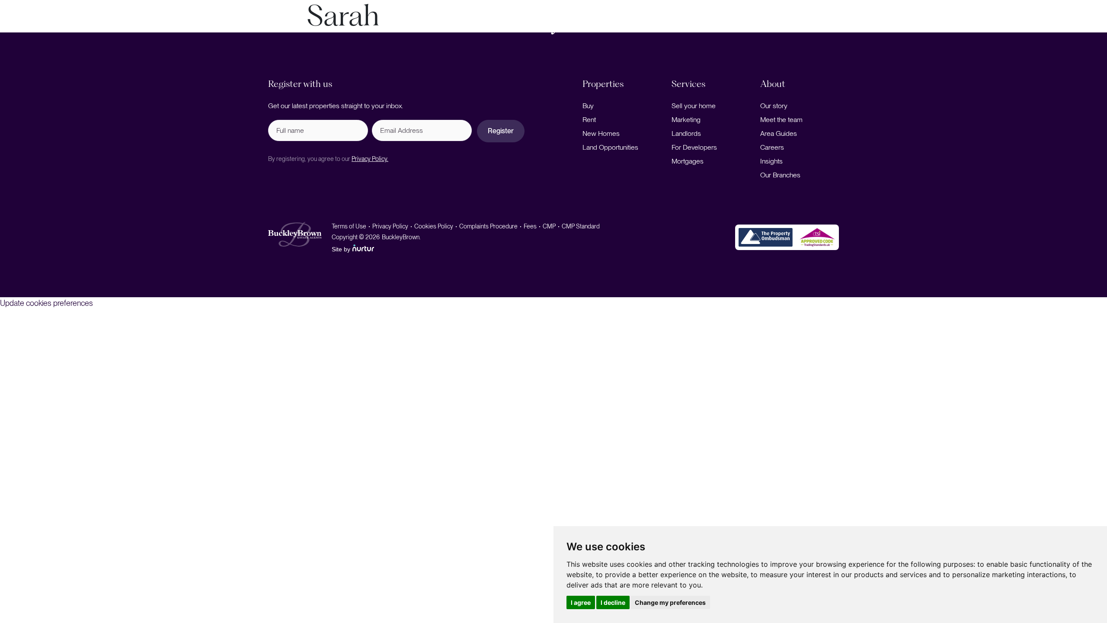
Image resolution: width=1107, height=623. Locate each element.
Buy (588, 106)
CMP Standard (581, 226)
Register (501, 131)
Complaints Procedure (488, 226)
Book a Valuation (45, 27)
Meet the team (781, 120)
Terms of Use (349, 226)
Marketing (686, 120)
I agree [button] (581, 602)
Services (156, 27)
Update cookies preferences (46, 303)
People (1035, 27)
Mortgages (688, 161)
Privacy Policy (390, 226)
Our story (773, 106)
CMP (549, 226)
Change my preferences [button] (670, 602)
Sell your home (694, 106)
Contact (1075, 27)
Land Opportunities (610, 147)
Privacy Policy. (370, 158)
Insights (771, 161)
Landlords (686, 133)
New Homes (601, 133)
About (990, 27)
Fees (530, 226)
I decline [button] (613, 602)
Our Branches (780, 175)
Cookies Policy (433, 226)
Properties (101, 27)
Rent (589, 120)
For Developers (694, 147)
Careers (772, 147)
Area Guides (778, 133)
